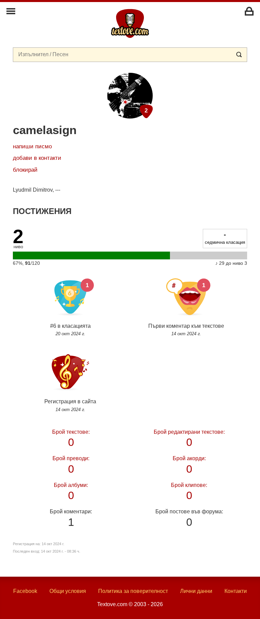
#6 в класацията (70, 329)
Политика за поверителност (133, 591)
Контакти (235, 591)
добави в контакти (37, 158)
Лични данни (196, 591)
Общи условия (67, 591)
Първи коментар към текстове (186, 329)
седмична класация (225, 237)
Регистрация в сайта (70, 405)
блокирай (25, 170)
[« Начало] (130, 23)
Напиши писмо (32, 146)
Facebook (25, 591)
